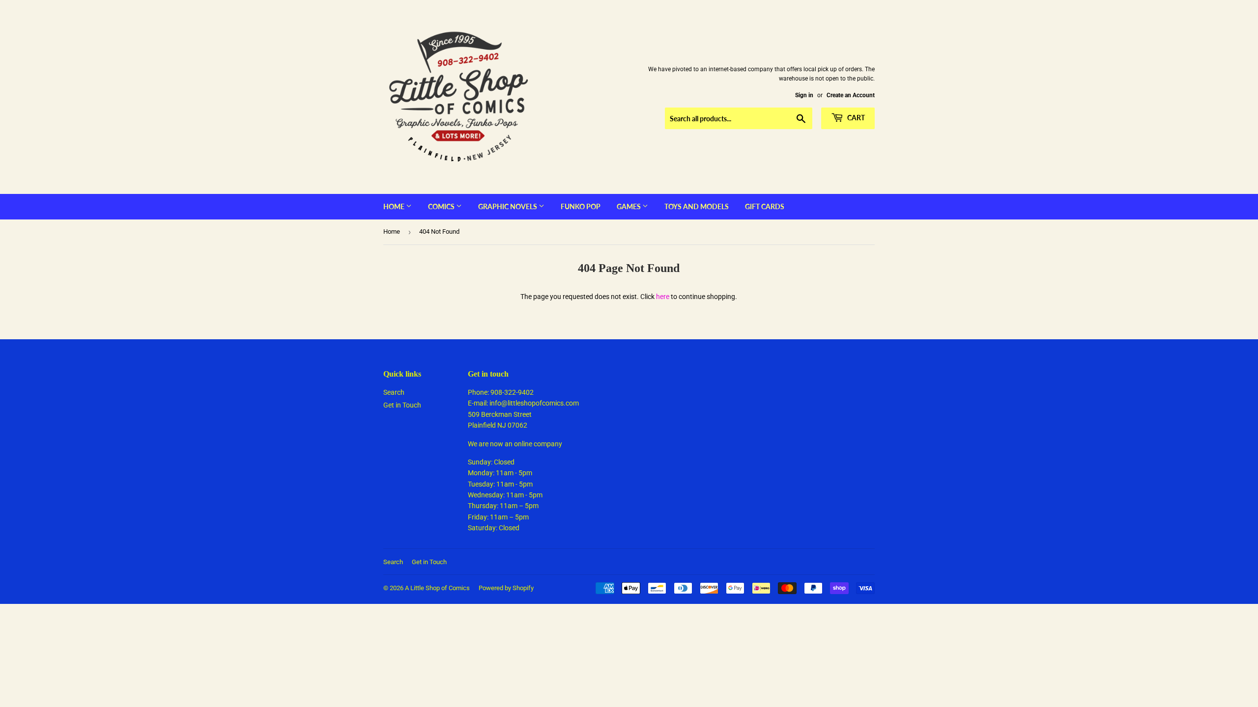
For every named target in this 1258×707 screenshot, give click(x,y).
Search (393, 392)
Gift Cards (764, 206)
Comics (442, 206)
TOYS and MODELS (696, 206)
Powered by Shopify (506, 588)
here (662, 296)
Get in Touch (402, 405)
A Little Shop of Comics (437, 588)
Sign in (804, 95)
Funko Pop (580, 206)
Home (394, 206)
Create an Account (851, 95)
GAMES (629, 206)
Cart (855, 117)
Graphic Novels (508, 206)
